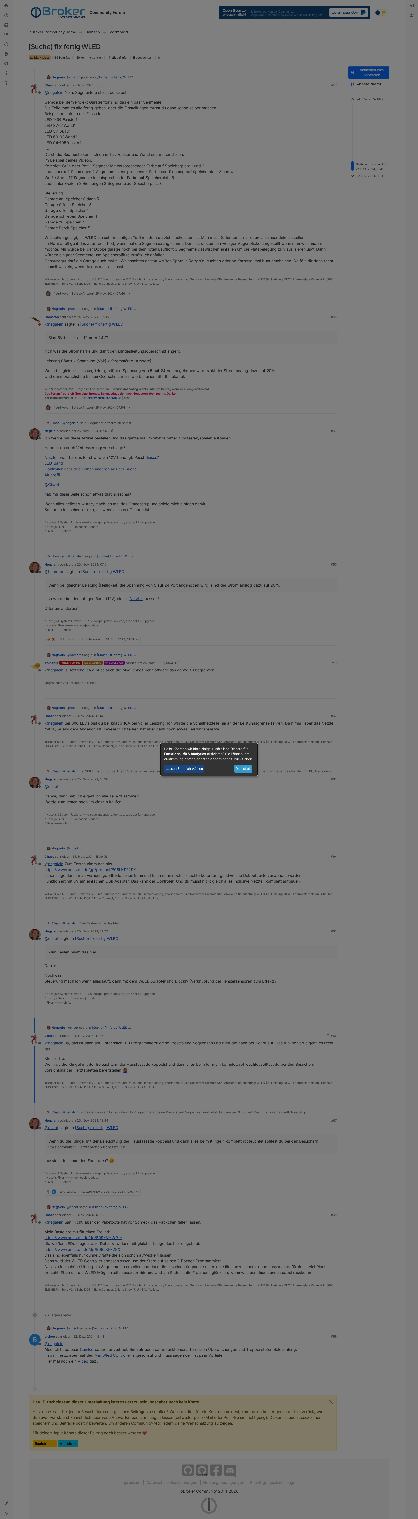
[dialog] (209, 759)
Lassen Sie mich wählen (184, 769)
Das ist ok (243, 769)
